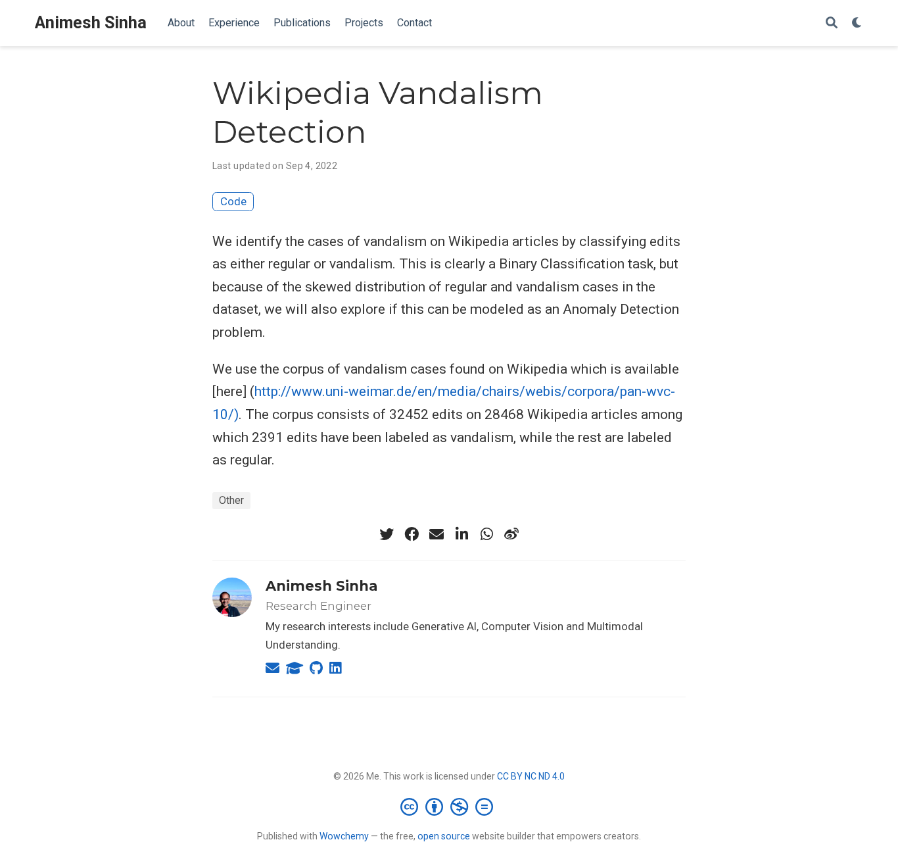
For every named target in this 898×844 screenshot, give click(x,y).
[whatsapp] (486, 534)
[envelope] (436, 534)
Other (231, 500)
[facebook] (411, 534)
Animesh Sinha (91, 22)
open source (443, 836)
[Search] (832, 23)
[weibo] (511, 534)
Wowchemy (344, 836)
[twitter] (386, 534)
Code (233, 201)
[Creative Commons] (449, 806)
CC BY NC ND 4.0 (531, 776)
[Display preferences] (857, 23)
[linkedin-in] (461, 534)
